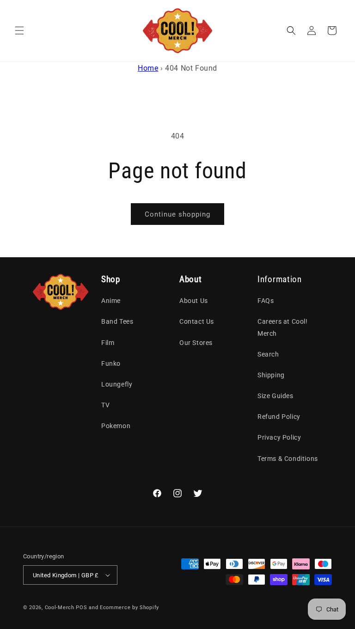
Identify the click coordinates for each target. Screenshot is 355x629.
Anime (111, 300)
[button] (19, 30)
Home (148, 68)
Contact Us (196, 321)
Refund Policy (278, 416)
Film (107, 342)
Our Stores (196, 342)
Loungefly (116, 384)
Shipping (271, 375)
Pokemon (115, 425)
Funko (111, 363)
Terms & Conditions (287, 458)
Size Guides (275, 395)
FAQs (265, 300)
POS (81, 608)
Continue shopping (177, 214)
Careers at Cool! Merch (282, 327)
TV (105, 405)
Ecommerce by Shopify (129, 608)
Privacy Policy (279, 437)
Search (268, 354)
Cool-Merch (59, 608)
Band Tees (117, 321)
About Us (193, 300)
